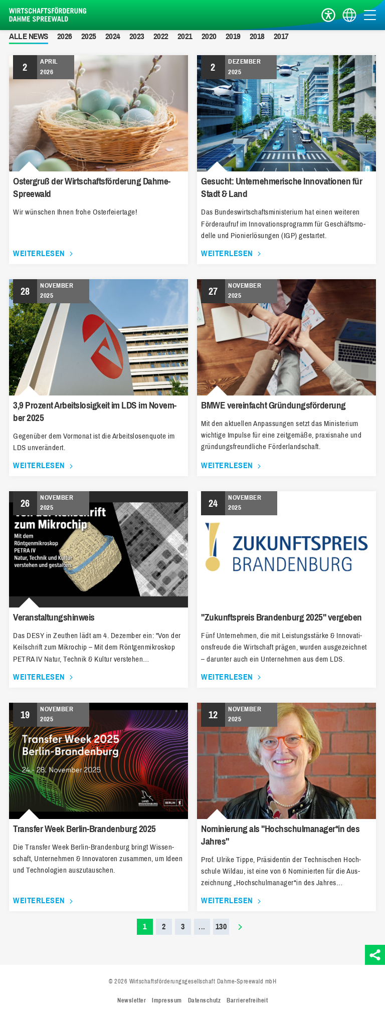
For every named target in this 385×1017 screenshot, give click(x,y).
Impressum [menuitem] (167, 1000)
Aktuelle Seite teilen (375, 955)
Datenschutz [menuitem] (204, 1000)
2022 (160, 36)
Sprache (349, 15)
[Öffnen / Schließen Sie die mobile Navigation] (370, 15)
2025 (88, 36)
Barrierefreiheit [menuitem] (247, 1000)
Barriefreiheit (328, 15)
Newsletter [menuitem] (131, 1000)
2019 (233, 36)
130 (221, 926)
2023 (136, 36)
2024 (112, 36)
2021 (184, 36)
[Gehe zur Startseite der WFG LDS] (49, 15)
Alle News (28, 36)
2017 (281, 36)
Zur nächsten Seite (240, 927)
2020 (209, 36)
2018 (257, 36)
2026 (64, 36)
